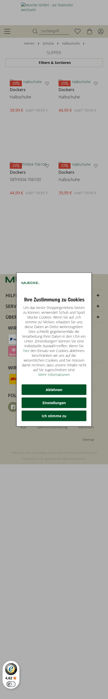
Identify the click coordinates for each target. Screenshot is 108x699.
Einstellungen (54, 402)
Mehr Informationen (54, 374)
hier (26, 350)
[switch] (11, 684)
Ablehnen (54, 389)
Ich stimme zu (54, 415)
